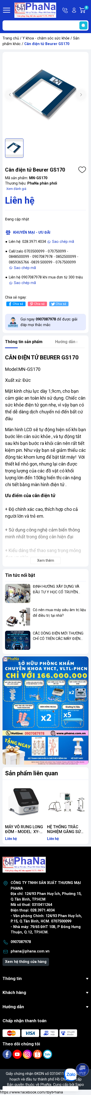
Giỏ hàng (87, 10)
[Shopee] (38, 1054)
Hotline (65, 10)
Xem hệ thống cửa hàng (26, 962)
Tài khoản (74, 10)
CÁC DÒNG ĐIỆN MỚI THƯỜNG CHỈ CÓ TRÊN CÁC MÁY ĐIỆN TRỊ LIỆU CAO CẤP (58, 639)
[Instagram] (28, 1054)
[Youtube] (18, 1054)
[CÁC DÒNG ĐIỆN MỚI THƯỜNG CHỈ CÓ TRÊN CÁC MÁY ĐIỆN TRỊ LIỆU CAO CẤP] (17, 640)
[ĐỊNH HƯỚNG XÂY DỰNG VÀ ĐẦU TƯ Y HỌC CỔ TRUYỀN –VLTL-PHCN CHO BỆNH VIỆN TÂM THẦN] (17, 593)
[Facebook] (8, 1054)
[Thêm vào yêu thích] (82, 170)
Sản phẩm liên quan (31, 773)
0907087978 (21, 942)
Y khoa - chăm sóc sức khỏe (46, 38)
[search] (83, 25)
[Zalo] (47, 1054)
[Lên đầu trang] (83, 1055)
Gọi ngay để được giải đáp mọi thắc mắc (48, 322)
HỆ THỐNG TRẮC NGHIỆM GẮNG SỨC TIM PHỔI (65, 831)
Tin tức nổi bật (20, 575)
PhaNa (45, 1085)
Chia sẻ (18, 304)
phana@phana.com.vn (30, 951)
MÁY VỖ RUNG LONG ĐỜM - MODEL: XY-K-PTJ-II (24, 831)
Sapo (79, 1085)
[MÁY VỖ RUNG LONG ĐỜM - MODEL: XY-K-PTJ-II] (24, 802)
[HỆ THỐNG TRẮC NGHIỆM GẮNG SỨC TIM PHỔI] (66, 802)
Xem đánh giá (16, 189)
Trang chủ (11, 38)
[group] (45, 95)
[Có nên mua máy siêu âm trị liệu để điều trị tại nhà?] (17, 616)
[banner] (45, 710)
